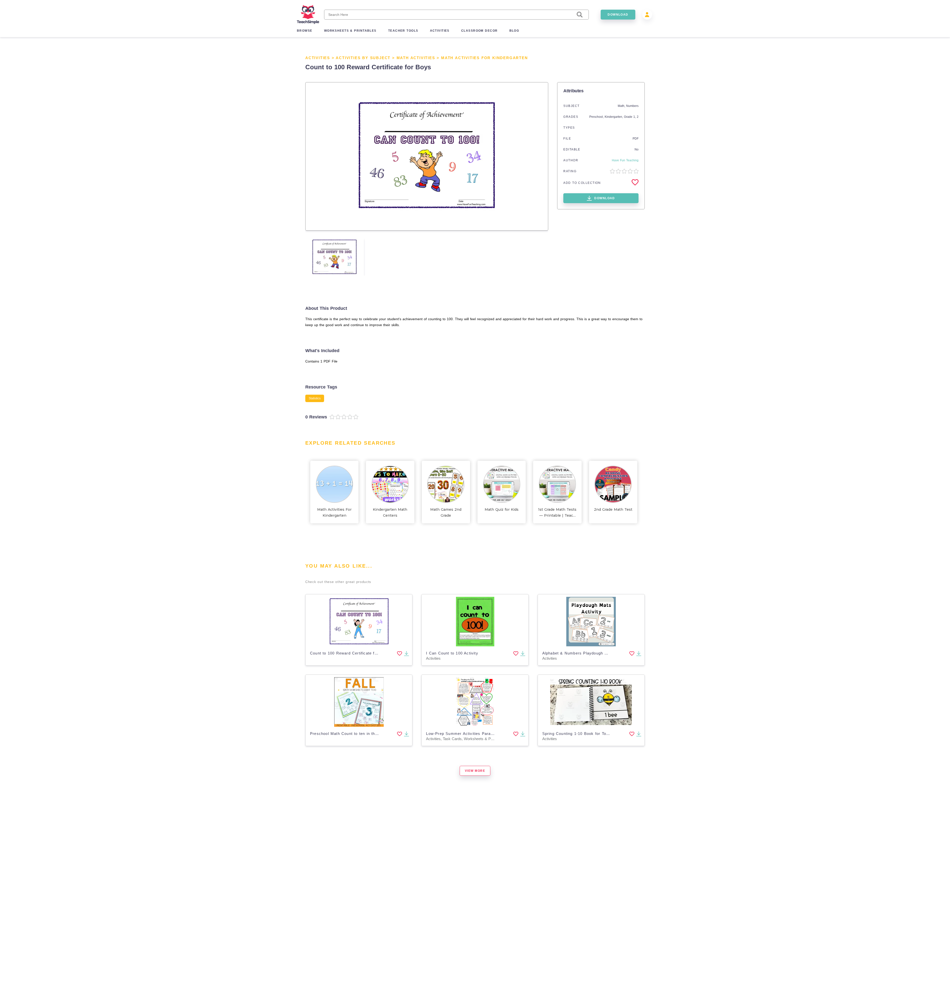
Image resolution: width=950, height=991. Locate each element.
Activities (317, 58)
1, (635, 117)
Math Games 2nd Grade (445, 512)
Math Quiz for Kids (502, 509)
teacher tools (403, 30)
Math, (622, 106)
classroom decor (479, 30)
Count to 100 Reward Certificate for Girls (349, 653)
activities (440, 30)
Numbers (632, 106)
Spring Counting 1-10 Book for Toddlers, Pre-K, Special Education (605, 733)
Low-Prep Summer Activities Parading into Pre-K (472, 733)
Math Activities (416, 58)
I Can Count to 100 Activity (452, 653)
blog (514, 30)
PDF (636, 138)
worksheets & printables (350, 30)
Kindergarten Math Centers (390, 512)
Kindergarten (613, 117)
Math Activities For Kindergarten (484, 58)
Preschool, (597, 117)
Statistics (315, 398)
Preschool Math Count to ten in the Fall (348, 733)
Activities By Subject (363, 58)
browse (304, 30)
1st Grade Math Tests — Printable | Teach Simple (557, 512)
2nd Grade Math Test (613, 509)
